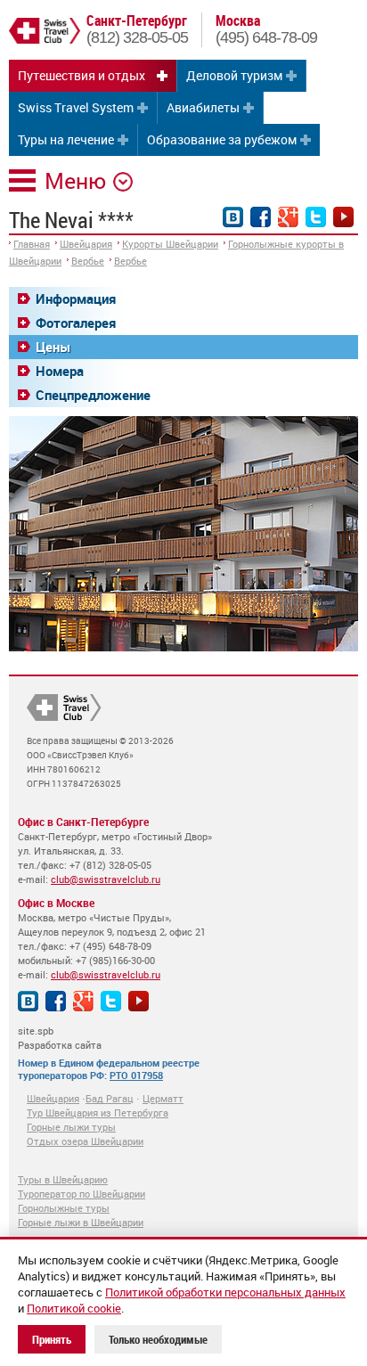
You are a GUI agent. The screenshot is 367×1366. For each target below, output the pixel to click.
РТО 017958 (136, 1075)
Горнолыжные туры (64, 1208)
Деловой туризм (234, 75)
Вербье (87, 260)
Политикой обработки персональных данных (225, 1292)
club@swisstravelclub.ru (105, 879)
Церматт (163, 1098)
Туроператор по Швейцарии (81, 1193)
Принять (51, 1339)
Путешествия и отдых (81, 75)
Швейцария (86, 243)
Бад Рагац (110, 1098)
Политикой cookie (74, 1308)
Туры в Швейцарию (63, 1179)
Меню (75, 180)
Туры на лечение (66, 139)
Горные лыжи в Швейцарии (80, 1222)
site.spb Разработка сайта (60, 1037)
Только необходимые (158, 1339)
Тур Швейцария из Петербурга (97, 1112)
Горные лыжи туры (71, 1126)
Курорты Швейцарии (170, 243)
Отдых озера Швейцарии (85, 1141)
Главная (31, 243)
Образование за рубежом (222, 139)
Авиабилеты (203, 107)
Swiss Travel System (76, 107)
